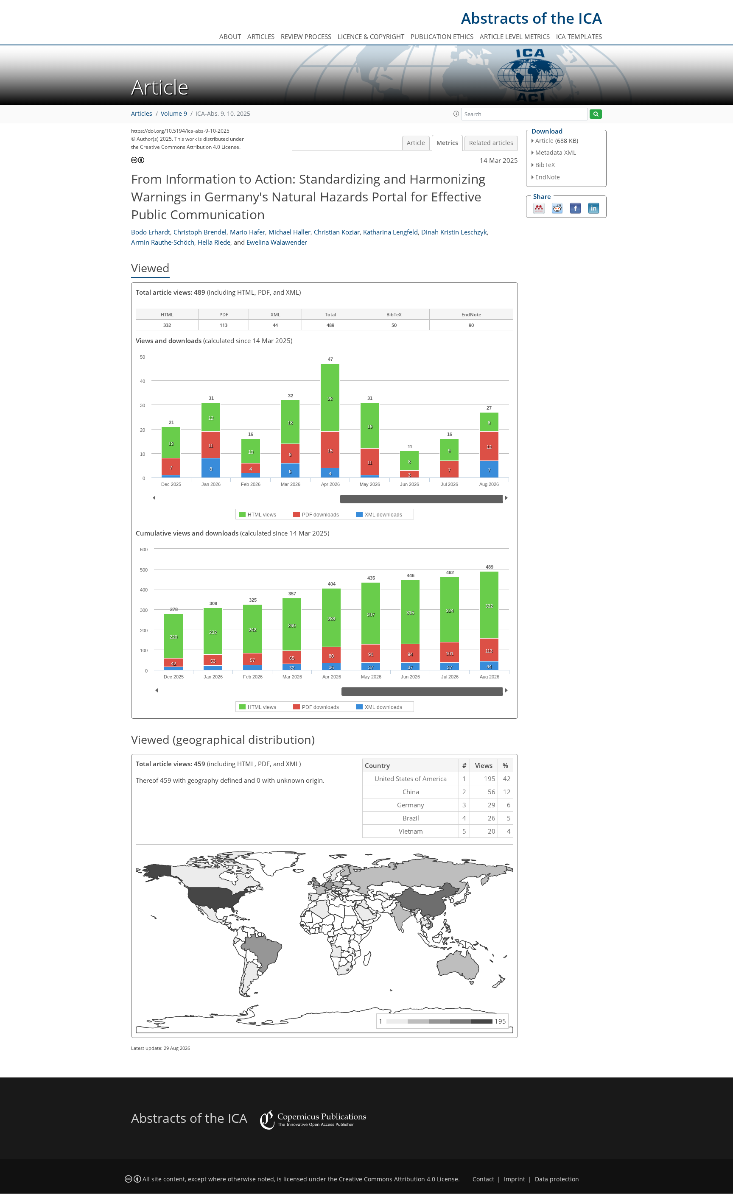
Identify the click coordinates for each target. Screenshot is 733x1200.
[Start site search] (596, 114)
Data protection (557, 1179)
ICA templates (579, 36)
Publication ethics (442, 36)
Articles (260, 36)
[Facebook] (575, 207)
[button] (456, 113)
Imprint (514, 1179)
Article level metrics (515, 36)
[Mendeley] (539, 207)
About (230, 36)
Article (416, 143)
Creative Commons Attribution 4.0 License (398, 1179)
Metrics (447, 143)
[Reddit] (557, 207)
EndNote (547, 177)
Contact (483, 1179)
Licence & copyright (371, 36)
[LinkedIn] (593, 207)
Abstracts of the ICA (531, 18)
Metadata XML (555, 152)
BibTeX (545, 165)
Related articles (491, 143)
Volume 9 (174, 113)
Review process (306, 36)
